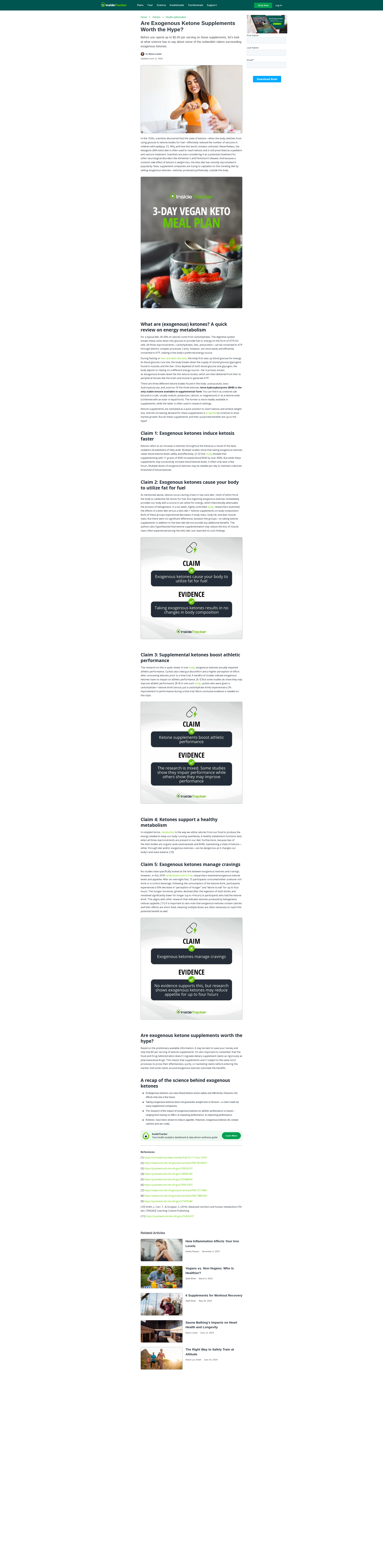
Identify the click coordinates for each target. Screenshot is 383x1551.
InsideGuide (177, 5)
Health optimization (176, 17)
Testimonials (195, 5)
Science (161, 5)
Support (212, 5)
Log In (279, 5)
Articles (156, 17)
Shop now (263, 5)
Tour (150, 5)
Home (144, 17)
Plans (140, 5)
